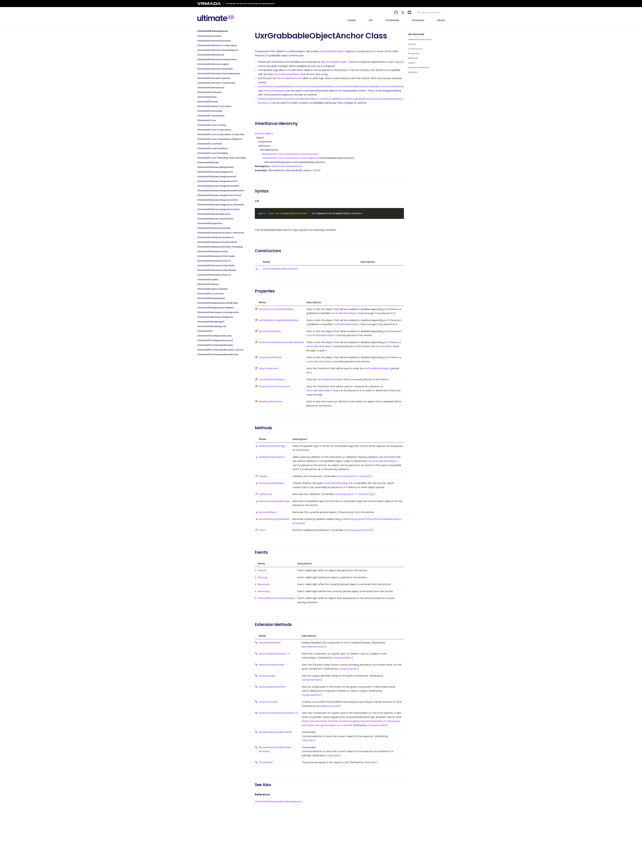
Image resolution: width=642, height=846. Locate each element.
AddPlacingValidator (272, 457)
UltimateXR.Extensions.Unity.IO (214, 260)
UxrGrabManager (336, 62)
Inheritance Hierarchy (420, 39)
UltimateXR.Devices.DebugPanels (215, 167)
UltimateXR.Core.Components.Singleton (219, 139)
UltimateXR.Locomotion (210, 293)
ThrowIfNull (266, 762)
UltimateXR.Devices (208, 162)
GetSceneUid (267, 675)
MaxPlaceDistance (270, 401)
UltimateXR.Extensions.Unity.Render (216, 270)
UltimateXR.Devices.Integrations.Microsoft (220, 190)
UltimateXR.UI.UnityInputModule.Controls (220, 349)
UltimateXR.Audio (207, 96)
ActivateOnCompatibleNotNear (314, 86)
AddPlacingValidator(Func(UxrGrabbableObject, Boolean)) (295, 99)
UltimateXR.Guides (207, 279)
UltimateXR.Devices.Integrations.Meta (218, 185)
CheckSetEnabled (270, 642)
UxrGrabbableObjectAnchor (280, 268)
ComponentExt (342, 657)
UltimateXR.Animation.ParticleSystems (218, 73)
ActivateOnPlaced (392, 86)
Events (411, 62)
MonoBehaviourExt (313, 646)
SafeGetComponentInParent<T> (279, 713)
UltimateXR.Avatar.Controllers (214, 106)
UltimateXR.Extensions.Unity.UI (214, 274)
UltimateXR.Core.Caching (211, 125)
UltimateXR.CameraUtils (210, 115)
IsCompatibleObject (271, 483)
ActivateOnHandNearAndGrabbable (357, 86)
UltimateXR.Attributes (209, 92)
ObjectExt (308, 740)
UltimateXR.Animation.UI (210, 87)
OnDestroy (265, 494)
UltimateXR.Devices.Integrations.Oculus (219, 195)
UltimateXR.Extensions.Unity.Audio (216, 256)
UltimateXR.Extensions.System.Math (217, 242)
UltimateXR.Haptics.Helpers (212, 288)
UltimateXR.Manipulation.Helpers (215, 307)
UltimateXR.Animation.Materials (215, 68)
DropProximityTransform (274, 386)
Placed (280, 78)
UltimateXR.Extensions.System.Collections (220, 232)
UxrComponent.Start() (358, 530)
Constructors (415, 48)
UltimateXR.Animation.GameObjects (217, 50)
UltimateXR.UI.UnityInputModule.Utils (217, 354)
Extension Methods (418, 67)
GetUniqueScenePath (272, 686)
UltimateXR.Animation (209, 36)
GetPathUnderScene (271, 664)
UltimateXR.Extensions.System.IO (215, 237)
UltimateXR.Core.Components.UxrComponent (290, 154)
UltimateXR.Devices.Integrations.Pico (217, 200)
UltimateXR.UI (204, 331)
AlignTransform (268, 368)
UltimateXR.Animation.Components (217, 45)
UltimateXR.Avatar (207, 101)
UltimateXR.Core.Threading (212, 153)
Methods (413, 58)
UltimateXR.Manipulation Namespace (278, 801)
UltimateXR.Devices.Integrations (215, 171)
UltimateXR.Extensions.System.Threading (219, 246)
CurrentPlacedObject (272, 379)
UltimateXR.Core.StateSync (212, 148)
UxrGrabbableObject (332, 51)
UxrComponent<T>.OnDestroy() (354, 494)
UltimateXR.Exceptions (209, 223)
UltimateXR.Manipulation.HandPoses (217, 303)
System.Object (264, 133)
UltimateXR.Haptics (208, 284)
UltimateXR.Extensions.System (214, 228)
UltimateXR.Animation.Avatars (214, 40)
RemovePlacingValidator (274, 519)
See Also (412, 72)
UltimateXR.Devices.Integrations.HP (216, 176)
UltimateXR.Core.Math (209, 143)
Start (262, 530)
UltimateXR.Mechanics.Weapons (215, 317)
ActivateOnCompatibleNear (275, 86)
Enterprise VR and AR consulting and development (250, 3)
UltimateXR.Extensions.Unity (212, 251)
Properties (413, 53)
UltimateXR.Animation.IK (210, 54)
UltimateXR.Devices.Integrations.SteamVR (220, 204)
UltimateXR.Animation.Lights (213, 64)
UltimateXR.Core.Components (214, 129)
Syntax (411, 44)
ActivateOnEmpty (274, 90)
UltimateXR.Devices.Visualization (215, 218)
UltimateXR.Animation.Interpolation (217, 59)
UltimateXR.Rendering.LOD (211, 326)
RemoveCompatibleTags (274, 501)
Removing (264, 591)
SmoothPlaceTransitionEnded (276, 598)
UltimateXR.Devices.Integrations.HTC (217, 181)
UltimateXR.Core (206, 120)
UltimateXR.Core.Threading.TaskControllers (221, 157)
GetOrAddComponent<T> (275, 653)
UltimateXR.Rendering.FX (211, 321)
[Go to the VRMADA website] (210, 3)
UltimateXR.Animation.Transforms (216, 82)
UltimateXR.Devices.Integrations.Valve (218, 209)
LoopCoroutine (268, 702)
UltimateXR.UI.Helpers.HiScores (214, 335)
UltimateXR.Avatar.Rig (209, 111)
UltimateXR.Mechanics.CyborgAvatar (218, 312)
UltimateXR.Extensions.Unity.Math (215, 265)
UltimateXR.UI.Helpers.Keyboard (215, 340)
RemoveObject (268, 512)
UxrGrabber (385, 346)
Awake (263, 476)
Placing (262, 577)
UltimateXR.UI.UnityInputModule (215, 345)
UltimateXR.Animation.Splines (213, 78)
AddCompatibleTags (272, 446)
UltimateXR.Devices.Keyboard (213, 214)
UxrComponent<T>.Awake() (354, 476)
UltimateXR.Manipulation (211, 298)
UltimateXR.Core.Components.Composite (220, 134)
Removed (296, 78)
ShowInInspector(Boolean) (275, 732)
